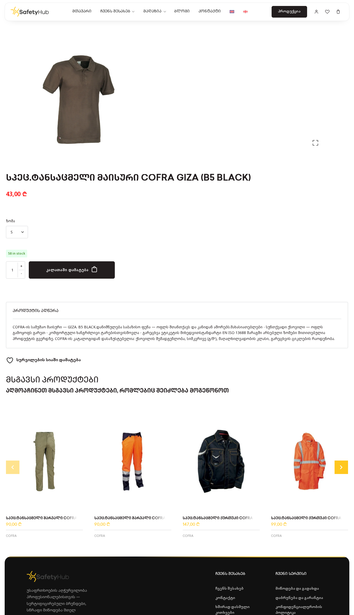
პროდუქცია (289, 11)
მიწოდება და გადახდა (297, 589)
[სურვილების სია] (327, 11)
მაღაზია (152, 11)
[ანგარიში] (316, 11)
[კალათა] (338, 11)
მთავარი (81, 11)
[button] (315, 143)
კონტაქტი (210, 11)
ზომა (10, 220)
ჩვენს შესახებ (115, 11)
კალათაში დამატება (67, 269)
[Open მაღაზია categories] (166, 11)
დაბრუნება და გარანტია (299, 598)
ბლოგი (182, 11)
